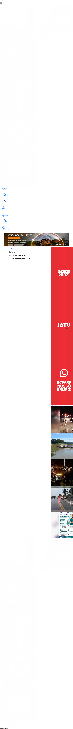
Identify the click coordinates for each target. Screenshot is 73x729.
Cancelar (5, 728)
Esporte (3, 207)
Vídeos (3, 209)
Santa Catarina (5, 199)
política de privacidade (23, 726)
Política (5, 201)
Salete (5, 194)
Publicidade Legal (5, 210)
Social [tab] (57, 405)
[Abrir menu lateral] (1, 3)
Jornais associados (68, 0)
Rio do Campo (6, 190)
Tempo (3, 206)
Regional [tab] (54, 405)
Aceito (1, 728)
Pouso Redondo (7, 196)
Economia (6, 202)
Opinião (3, 208)
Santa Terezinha (7, 192)
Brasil (3, 219)
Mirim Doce (6, 195)
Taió (5, 193)
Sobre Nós (4, 212)
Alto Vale (5, 197)
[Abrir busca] (2, 3)
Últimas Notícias (5, 188)
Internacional (4, 205)
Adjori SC (62, 0)
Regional (3, 216)
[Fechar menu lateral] (0, 214)
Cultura (5, 203)
